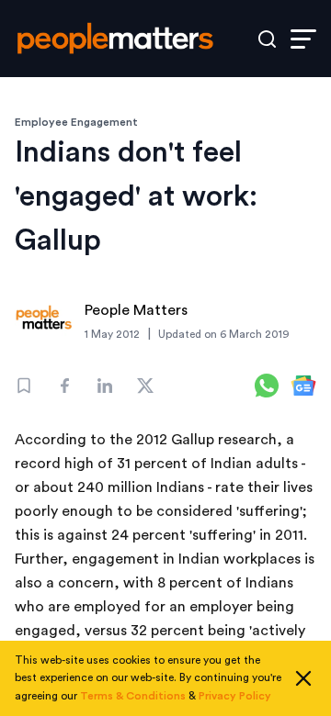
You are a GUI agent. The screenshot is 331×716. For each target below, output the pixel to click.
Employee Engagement (76, 122)
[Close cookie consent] (303, 678)
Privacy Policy (235, 695)
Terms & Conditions (133, 695)
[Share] (64, 385)
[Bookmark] (24, 385)
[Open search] (267, 39)
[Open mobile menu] (303, 39)
